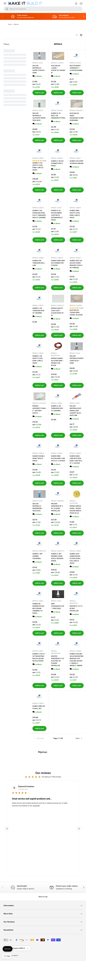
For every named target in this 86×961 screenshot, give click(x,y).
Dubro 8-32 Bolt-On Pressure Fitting (58, 115)
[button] (81, 3)
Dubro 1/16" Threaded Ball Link (38, 263)
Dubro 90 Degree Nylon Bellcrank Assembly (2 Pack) (38, 608)
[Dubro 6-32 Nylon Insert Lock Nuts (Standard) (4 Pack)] (58, 201)
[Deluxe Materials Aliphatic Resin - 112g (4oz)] (39, 104)
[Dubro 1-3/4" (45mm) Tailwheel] (39, 544)
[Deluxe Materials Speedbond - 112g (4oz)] (39, 494)
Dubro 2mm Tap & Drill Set (38, 707)
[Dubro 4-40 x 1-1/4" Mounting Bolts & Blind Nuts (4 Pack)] (39, 644)
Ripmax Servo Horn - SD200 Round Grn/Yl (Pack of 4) (76, 509)
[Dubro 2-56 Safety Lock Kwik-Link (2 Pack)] (39, 346)
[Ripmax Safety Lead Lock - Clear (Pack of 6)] (58, 299)
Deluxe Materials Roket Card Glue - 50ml (77, 359)
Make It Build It (13, 955)
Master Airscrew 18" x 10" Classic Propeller (57, 507)
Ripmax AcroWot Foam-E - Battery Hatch (39, 409)
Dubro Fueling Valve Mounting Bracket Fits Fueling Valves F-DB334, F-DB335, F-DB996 (76, 660)
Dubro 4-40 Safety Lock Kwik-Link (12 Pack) (37, 166)
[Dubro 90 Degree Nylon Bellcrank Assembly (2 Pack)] (39, 594)
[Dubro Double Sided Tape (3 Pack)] (39, 446)
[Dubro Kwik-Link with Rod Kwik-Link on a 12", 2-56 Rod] (77, 446)
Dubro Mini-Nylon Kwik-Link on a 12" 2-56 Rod (58, 458)
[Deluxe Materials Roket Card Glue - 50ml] (77, 346)
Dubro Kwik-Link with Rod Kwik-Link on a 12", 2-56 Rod (76, 459)
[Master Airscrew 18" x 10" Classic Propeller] (58, 494)
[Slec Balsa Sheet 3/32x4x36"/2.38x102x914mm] (77, 104)
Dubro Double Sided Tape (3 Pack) (38, 458)
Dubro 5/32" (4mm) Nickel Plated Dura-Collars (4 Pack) (75, 558)
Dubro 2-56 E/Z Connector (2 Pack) (57, 163)
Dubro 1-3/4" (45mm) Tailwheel (37, 556)
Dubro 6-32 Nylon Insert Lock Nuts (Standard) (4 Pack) (56, 215)
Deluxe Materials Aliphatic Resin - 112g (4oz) (39, 116)
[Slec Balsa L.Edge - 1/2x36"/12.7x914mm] (58, 56)
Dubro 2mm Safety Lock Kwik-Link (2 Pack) (75, 214)
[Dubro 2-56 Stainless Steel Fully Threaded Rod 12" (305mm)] (39, 201)
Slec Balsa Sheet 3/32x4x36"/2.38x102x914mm (77, 116)
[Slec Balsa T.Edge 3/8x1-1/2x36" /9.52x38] (77, 299)
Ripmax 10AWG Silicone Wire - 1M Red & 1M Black (57, 361)
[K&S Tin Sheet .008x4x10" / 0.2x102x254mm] (77, 56)
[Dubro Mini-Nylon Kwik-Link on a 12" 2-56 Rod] (58, 446)
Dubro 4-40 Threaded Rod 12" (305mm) (57, 408)
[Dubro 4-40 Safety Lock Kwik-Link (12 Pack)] (39, 151)
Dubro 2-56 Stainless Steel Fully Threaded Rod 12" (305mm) (39, 214)
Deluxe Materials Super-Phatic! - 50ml (39, 69)
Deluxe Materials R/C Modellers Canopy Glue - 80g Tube (76, 410)
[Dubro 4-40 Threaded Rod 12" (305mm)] (58, 396)
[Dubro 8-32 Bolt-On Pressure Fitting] (58, 104)
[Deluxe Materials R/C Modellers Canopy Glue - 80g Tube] (77, 396)
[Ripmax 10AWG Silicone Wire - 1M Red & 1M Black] (58, 346)
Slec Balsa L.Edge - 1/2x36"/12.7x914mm (58, 69)
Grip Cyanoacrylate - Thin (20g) (57, 606)
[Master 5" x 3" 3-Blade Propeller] (77, 594)
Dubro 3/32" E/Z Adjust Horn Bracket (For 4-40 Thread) (76, 264)
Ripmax (16, 24)
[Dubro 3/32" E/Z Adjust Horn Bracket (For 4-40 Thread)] (77, 251)
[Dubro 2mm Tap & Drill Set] (39, 697)
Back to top (43, 897)
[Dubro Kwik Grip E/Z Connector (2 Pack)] (58, 251)
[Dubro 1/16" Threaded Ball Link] (39, 251)
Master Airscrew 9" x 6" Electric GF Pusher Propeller (57, 661)
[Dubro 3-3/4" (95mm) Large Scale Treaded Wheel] (58, 544)
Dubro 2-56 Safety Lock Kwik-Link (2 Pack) (37, 359)
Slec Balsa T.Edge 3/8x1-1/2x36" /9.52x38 (76, 312)
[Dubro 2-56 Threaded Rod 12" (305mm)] (39, 299)
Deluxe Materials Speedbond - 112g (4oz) (37, 507)
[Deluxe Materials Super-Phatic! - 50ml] (39, 56)
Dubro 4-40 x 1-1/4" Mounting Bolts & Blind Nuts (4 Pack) (38, 657)
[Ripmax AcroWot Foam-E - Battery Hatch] (39, 396)
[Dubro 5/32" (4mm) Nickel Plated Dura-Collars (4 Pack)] (77, 544)
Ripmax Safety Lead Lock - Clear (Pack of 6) (57, 311)
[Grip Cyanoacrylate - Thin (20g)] (58, 594)
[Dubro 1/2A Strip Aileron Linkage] (77, 151)
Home (10, 24)
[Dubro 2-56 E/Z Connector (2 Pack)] (58, 151)
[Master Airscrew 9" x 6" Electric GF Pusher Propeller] (58, 644)
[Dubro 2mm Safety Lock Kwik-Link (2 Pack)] (77, 201)
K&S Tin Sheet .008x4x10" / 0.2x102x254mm (76, 68)
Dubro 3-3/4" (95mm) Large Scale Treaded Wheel (57, 557)
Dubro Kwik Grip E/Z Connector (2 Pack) (58, 263)
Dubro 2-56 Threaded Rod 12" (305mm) (38, 310)
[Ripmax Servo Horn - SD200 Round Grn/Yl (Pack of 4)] (77, 494)
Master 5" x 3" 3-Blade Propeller (76, 608)
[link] (42, 738)
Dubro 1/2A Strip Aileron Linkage (76, 162)
